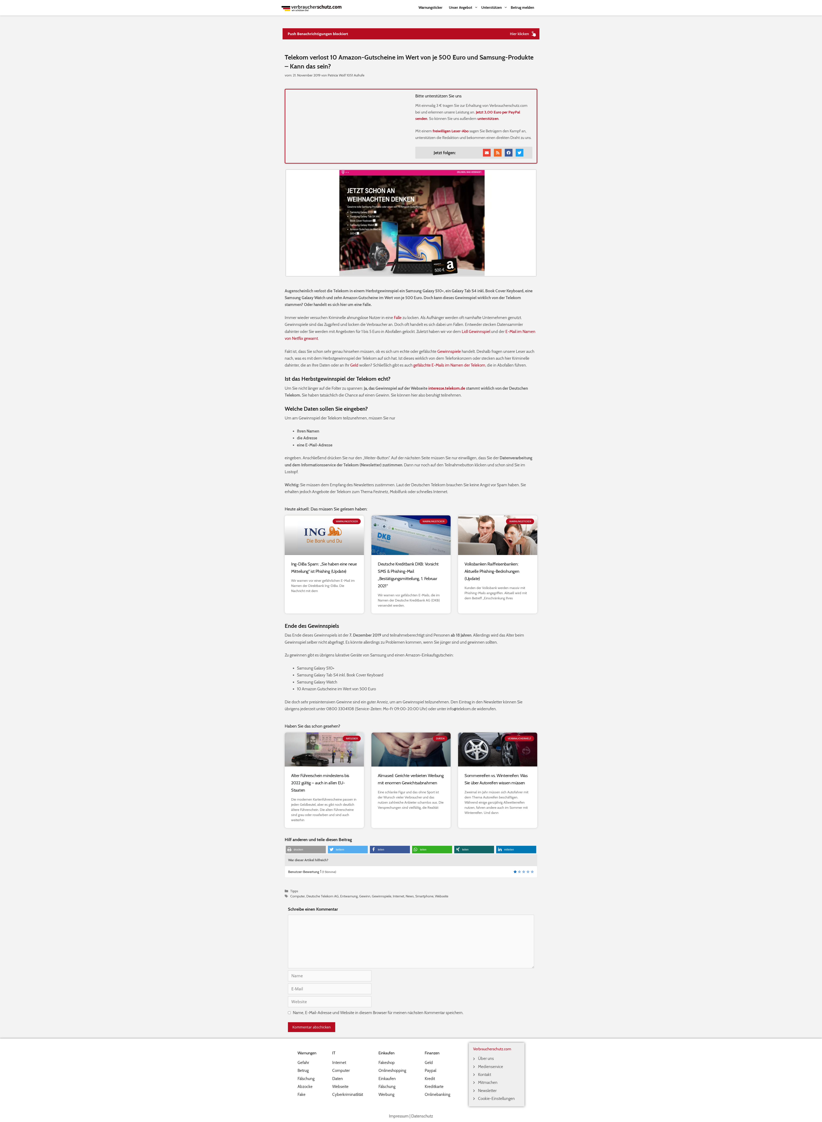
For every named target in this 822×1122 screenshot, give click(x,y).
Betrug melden (522, 7)
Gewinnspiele (449, 351)
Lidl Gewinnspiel (476, 331)
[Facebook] (508, 153)
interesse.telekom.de (446, 388)
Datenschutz (422, 1116)
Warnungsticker (430, 7)
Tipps (294, 891)
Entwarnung (349, 896)
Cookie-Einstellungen (496, 1098)
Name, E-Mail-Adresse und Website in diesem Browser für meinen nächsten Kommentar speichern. (378, 1012)
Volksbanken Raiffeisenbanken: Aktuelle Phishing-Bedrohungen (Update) (492, 571)
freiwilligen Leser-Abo (451, 131)
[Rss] (498, 153)
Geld (354, 365)
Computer (297, 896)
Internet (398, 896)
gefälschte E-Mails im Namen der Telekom (449, 365)
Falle (398, 317)
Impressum (399, 1116)
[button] (306, 849)
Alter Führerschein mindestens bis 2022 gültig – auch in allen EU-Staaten (320, 783)
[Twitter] (519, 153)
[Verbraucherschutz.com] (311, 7)
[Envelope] (487, 153)
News (410, 896)
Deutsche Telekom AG (322, 896)
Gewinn (364, 896)
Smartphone (424, 896)
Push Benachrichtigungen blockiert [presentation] (318, 33)
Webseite (441, 896)
